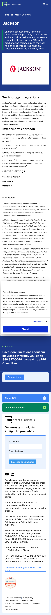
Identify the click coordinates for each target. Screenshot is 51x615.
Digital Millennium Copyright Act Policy (19, 600)
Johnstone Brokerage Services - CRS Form (23, 569)
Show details (38, 322)
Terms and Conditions (13, 598)
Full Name (14, 441)
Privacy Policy (27, 598)
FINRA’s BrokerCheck (18, 550)
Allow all (25, 329)
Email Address (16, 451)
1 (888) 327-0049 (11, 609)
